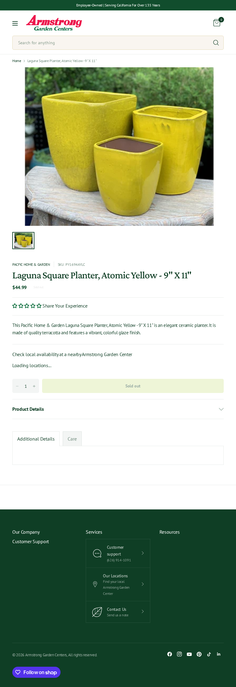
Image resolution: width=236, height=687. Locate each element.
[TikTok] (209, 654)
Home (16, 61)
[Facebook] (170, 654)
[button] (27, 306)
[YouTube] (189, 654)
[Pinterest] (199, 654)
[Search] (216, 43)
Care (72, 439)
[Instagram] (179, 654)
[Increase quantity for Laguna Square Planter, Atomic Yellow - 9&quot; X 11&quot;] (34, 386)
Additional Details (36, 439)
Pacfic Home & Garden (31, 264)
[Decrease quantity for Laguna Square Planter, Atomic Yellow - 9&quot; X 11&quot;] (17, 386)
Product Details (28, 409)
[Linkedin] (219, 654)
